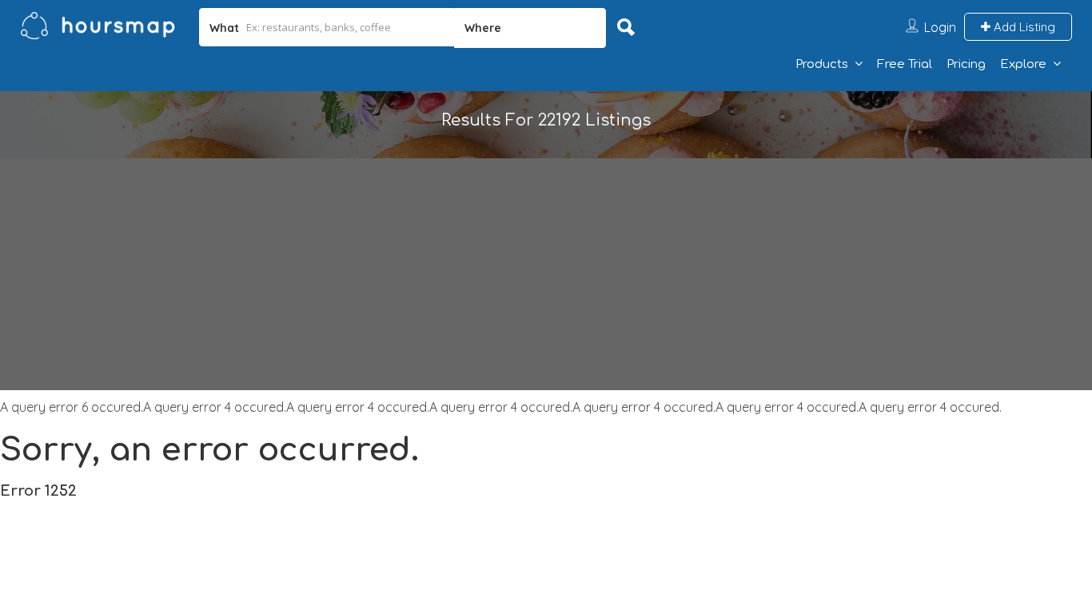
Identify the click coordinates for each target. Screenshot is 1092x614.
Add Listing (1022, 26)
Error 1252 (38, 491)
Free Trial (904, 64)
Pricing (966, 64)
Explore (1023, 64)
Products (821, 64)
